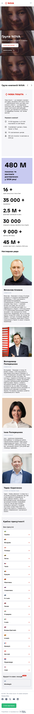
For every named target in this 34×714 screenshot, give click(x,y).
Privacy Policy (5, 695)
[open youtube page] (14, 699)
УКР (31, 3)
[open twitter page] (10, 699)
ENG (31, 5)
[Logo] (9, 3)
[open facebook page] (2, 699)
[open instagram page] (6, 699)
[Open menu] (2, 3)
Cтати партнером (8, 705)
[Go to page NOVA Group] (17, 122)
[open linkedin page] (18, 699)
